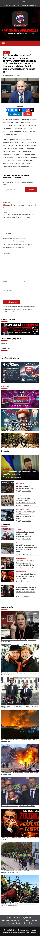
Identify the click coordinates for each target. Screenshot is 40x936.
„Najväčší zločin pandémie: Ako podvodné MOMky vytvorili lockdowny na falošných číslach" (18, 871)
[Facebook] (8, 110)
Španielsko (19, 496)
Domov (9, 918)
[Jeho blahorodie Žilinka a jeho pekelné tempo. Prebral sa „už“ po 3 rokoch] (7, 576)
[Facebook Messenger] (16, 110)
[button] (3, 43)
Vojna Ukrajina (21, 5)
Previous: (19, 205)
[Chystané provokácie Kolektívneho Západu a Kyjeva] (7, 487)
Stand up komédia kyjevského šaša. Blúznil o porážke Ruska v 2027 (20, 473)
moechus (20, 568)
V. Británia (27, 509)
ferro (19, 539)
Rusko (17, 484)
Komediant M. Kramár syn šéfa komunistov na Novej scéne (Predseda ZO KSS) (18, 673)
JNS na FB (5, 348)
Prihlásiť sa (5, 343)
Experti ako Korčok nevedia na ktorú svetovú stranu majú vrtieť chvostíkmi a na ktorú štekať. (26, 590)
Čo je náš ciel (26, 918)
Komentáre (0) (7, 239)
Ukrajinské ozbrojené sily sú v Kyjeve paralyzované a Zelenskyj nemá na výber (19, 740)
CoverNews (22, 933)
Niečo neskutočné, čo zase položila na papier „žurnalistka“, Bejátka (25, 534)
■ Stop (28, 114)
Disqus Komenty (18, 241)
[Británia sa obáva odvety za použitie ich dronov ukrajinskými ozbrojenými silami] (7, 515)
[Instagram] (28, 110)
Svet (14, 5)
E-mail (23, 281)
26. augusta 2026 (26, 539)
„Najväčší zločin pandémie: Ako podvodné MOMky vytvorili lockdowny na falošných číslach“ (26, 548)
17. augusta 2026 (26, 491)
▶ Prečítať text (15, 114)
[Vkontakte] (24, 110)
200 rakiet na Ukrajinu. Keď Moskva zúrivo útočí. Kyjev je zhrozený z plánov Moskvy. (18, 904)
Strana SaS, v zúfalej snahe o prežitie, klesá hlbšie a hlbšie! (18, 806)
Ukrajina (6, 469)
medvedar (7, 477)
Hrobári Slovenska (21, 558)
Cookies (17, 918)
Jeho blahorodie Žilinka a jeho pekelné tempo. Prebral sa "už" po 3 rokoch (20, 838)
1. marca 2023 (17, 75)
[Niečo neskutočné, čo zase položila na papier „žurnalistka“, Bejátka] (7, 534)
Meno (5, 281)
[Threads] (32, 110)
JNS (19, 491)
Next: (18, 216)
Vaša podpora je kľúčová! (11, 920)
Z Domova (8, 5)
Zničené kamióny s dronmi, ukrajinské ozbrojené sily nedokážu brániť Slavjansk (19, 773)
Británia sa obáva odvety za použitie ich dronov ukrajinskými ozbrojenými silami (25, 515)
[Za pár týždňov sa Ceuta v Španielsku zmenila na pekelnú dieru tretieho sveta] (7, 501)
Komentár (7, 253)
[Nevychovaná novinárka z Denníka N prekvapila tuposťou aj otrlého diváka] (7, 563)
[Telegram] (12, 110)
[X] (20, 110)
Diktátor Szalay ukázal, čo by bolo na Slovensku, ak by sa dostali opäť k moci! (20, 706)
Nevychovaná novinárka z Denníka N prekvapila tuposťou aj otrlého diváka (25, 563)
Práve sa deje (31, 5)
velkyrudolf (8, 75)
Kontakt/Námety (14, 923)
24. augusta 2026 (16, 477)
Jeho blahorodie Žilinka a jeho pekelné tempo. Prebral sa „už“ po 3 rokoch (26, 576)
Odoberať (31, 190)
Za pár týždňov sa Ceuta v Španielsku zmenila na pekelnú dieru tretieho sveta (26, 500)
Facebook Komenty (19, 239)
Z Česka (34, 920)
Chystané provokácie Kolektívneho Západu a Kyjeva (26, 487)
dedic (19, 581)
